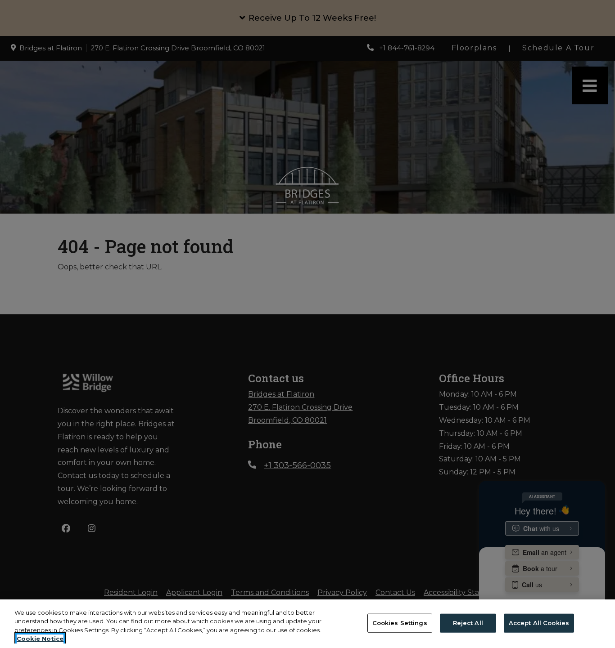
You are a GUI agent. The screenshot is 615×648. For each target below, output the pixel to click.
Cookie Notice (40, 638)
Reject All (468, 622)
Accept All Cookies (539, 622)
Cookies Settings (399, 622)
